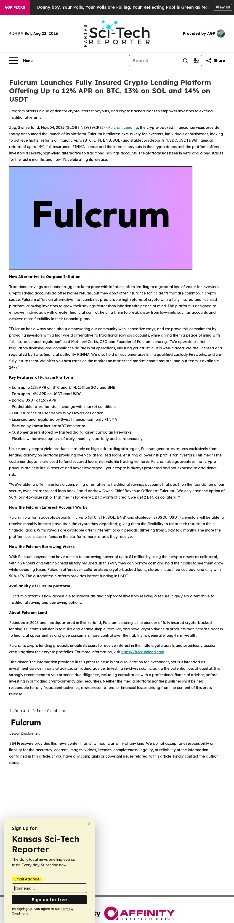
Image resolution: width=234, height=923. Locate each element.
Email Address (26, 879)
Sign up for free (49, 899)
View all (223, 7)
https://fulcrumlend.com (142, 652)
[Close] (89, 823)
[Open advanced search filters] (196, 60)
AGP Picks (15, 7)
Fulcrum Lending (123, 127)
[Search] (185, 60)
